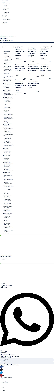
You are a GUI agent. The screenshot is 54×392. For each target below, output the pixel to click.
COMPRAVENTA (8, 97)
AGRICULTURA (8, 69)
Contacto (3, 23)
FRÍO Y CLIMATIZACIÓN (8, 135)
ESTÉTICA (6, 124)
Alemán (6, 6)
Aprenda (3, 2)
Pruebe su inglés (4, 15)
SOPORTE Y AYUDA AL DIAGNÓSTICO (8, 228)
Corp (6, 13)
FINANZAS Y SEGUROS (8, 129)
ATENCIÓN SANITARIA (8, 83)
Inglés (6, 5)
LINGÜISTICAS (7, 162)
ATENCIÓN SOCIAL (8, 84)
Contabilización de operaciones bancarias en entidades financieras (45, 51)
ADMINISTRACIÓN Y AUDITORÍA (8, 60)
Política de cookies (5, 382)
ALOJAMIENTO (7, 79)
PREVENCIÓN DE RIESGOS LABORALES (8, 191)
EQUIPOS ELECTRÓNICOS (8, 122)
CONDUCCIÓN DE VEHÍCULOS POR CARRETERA (7, 102)
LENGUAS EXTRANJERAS (7, 160)
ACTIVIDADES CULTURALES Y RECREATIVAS (7, 56)
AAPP (5, 53)
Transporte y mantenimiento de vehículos (8, 231)
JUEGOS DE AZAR (8, 156)
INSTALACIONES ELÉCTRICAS (7, 153)
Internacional (5, 20)
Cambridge (5, 22)
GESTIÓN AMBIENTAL (8, 139)
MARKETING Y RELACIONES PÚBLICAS (8, 179)
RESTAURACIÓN (8, 206)
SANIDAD (6, 207)
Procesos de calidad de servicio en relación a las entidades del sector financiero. (20, 83)
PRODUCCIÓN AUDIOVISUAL (7, 194)
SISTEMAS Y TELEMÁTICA (7, 225)
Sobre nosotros (4, 16)
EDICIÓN (6, 110)
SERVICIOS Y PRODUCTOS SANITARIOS (7, 222)
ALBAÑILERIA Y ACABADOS (7, 74)
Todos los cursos (6, 8)
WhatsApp (4, 38)
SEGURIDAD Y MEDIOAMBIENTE (8, 213)
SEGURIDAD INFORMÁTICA (7, 210)
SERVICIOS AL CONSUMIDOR (7, 218)
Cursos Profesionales (6, 19)
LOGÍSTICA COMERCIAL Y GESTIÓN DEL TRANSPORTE (8, 165)
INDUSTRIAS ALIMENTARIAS (7, 150)
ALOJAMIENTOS (7, 80)
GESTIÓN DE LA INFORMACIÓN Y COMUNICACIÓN (8, 143)
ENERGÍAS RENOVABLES (8, 119)
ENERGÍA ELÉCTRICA (8, 117)
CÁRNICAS (7, 87)
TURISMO (6, 233)
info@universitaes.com (6, 40)
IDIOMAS (6, 148)
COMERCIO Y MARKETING (7, 92)
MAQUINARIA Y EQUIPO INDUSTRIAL (8, 172)
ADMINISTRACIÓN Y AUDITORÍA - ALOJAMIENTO (8, 63)
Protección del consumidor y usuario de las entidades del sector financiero (46, 68)
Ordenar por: (44, 46)
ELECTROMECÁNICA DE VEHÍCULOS (8, 115)
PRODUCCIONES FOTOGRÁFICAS (7, 200)
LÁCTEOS (6, 158)
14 (17, 94)
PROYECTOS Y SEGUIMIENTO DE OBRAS (7, 203)
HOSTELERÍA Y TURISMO (8, 146)
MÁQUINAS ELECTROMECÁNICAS (8, 175)
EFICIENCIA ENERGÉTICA (7, 112)
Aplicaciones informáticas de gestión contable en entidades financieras (20, 51)
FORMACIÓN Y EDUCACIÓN (7, 132)
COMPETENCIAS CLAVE (8, 95)
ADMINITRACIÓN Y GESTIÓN (7, 67)
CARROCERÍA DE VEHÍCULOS (7, 90)
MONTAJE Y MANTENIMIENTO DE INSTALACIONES (8, 184)
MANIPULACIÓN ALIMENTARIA (7, 169)
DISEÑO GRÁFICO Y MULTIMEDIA (7, 108)
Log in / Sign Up (5, 0)
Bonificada (7, 12)
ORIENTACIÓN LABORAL (8, 187)
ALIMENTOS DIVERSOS (8, 77)
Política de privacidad (5, 381)
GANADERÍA (7, 137)
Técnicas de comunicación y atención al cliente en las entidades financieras (20, 68)
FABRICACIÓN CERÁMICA (7, 126)
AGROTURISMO (8, 70)
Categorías (5, 9)
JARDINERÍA (7, 155)
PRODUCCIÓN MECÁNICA (7, 197)
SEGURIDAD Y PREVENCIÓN (7, 215)
